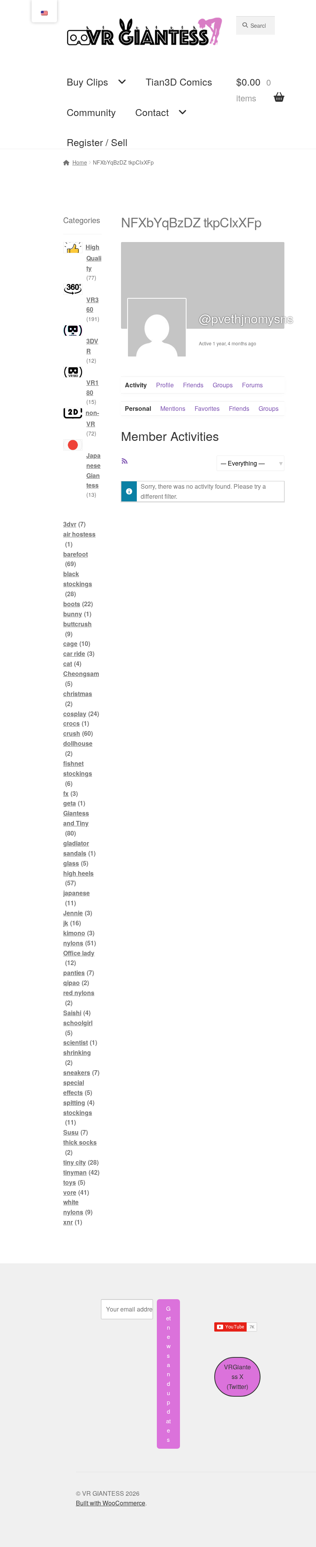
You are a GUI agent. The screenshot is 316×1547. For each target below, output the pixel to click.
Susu (75, 1132)
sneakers (81, 1072)
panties (78, 972)
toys (74, 1182)
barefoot (75, 559)
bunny (77, 613)
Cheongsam (81, 678)
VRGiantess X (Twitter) (237, 1376)
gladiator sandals (79, 848)
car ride (78, 653)
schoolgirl (77, 1027)
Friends (193, 384)
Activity (136, 384)
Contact (152, 112)
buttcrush (77, 628)
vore (76, 1192)
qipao (76, 982)
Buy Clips (87, 81)
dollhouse (77, 748)
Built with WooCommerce (110, 1502)
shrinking (77, 1057)
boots (78, 603)
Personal (138, 408)
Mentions (172, 408)
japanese (76, 897)
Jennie (77, 912)
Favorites (207, 408)
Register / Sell (97, 142)
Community (91, 112)
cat (72, 663)
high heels (78, 878)
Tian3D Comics (179, 81)
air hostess (79, 539)
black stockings (77, 583)
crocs (76, 723)
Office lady (78, 957)
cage (76, 643)
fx (70, 793)
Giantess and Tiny (76, 823)
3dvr (74, 524)
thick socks (80, 1147)
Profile (165, 384)
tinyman (81, 1172)
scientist (80, 1042)
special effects (77, 1087)
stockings (77, 1117)
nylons (79, 942)
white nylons (77, 1206)
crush (78, 733)
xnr (72, 1221)
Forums (252, 384)
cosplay (81, 713)
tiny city (81, 1162)
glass (75, 863)
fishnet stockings (77, 773)
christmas (77, 698)
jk (72, 922)
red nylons (78, 997)
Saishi (77, 1012)
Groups (223, 384)
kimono (78, 932)
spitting (78, 1102)
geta (74, 803)
